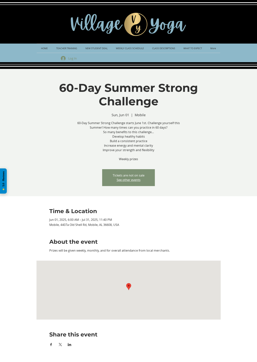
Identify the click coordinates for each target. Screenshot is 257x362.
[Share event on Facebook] (51, 344)
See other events (129, 180)
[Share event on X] (60, 344)
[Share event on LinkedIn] (69, 344)
